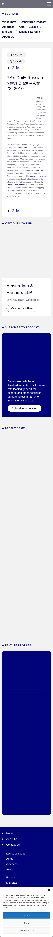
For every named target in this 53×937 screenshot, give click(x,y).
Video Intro (9, 21)
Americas (8, 26)
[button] (49, 890)
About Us (8, 36)
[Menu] (49, 3)
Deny (26, 923)
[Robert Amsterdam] (3, 4)
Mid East (7, 31)
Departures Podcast (33, 21)
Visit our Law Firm (22, 308)
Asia (21, 26)
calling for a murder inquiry (18, 147)
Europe (33, 26)
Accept (26, 915)
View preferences (26, 930)
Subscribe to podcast (24, 408)
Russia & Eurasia (29, 31)
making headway (36, 176)
